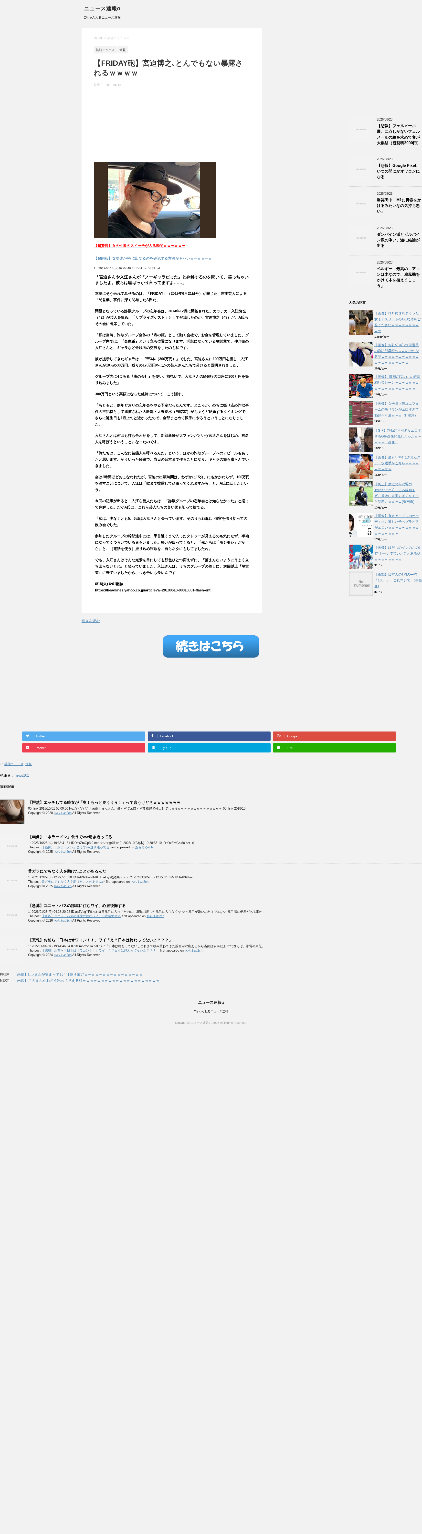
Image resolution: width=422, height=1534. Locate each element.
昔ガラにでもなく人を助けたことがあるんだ (67, 871)
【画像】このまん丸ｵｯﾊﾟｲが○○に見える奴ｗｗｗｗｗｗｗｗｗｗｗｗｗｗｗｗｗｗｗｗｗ (86, 980)
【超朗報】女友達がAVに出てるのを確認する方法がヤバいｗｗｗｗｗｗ (153, 258)
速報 (28, 764)
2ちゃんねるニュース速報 (211, 1011)
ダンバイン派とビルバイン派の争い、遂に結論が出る (398, 240)
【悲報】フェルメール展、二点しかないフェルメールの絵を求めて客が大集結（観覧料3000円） (399, 134)
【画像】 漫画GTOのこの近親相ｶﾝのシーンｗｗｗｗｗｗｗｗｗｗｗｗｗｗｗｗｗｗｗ (397, 382)
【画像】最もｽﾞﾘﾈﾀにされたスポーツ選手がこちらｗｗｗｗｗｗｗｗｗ (397, 463)
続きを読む (91, 621)
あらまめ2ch (63, 813)
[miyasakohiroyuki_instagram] (155, 234)
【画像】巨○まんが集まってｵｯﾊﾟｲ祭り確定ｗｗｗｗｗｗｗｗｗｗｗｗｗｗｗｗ (78, 974)
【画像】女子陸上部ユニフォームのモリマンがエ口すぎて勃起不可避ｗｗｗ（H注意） (396, 409)
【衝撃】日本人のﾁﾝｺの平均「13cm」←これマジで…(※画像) (398, 580)
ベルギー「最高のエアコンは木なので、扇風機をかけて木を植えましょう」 (398, 277)
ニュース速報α (102, 8)
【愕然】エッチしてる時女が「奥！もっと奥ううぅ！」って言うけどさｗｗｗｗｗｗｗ (104, 802)
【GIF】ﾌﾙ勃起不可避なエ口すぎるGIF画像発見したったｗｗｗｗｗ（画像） (397, 436)
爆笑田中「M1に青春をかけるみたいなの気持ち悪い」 (399, 205)
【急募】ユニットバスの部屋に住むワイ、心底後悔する (77, 906)
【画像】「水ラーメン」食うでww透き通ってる (70, 837)
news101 (22, 775)
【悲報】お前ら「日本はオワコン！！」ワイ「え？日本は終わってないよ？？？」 (100, 940)
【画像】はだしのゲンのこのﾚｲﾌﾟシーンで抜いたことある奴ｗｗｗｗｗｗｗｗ (397, 553)
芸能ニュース (13, 764)
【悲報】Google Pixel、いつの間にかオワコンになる (398, 171)
